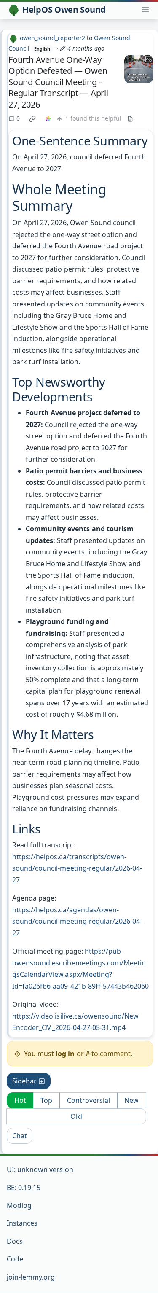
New (131, 1100)
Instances (22, 1223)
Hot (20, 1100)
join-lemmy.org (31, 1277)
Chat (19, 1135)
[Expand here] (138, 69)
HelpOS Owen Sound (64, 9)
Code (15, 1258)
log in (65, 1053)
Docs (15, 1241)
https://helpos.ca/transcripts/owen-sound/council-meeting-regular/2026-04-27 (77, 868)
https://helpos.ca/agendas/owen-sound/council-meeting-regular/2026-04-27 (77, 921)
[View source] (130, 118)
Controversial (88, 1100)
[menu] (145, 9)
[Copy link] (32, 118)
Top (46, 1100)
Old (76, 1116)
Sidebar (24, 1081)
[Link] (48, 118)
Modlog (19, 1205)
